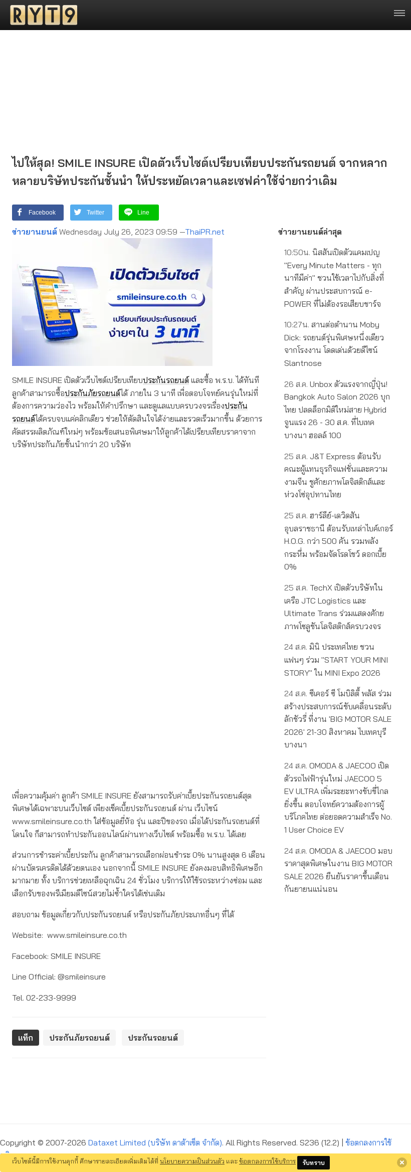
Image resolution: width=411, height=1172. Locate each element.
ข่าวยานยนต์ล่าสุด (310, 232)
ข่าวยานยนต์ (34, 232)
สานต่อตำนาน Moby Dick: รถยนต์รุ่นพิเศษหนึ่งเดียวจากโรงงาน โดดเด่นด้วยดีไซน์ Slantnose (334, 343)
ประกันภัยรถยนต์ (92, 393)
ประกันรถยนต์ (166, 380)
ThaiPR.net (205, 232)
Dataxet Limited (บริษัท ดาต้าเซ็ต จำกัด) (155, 1142)
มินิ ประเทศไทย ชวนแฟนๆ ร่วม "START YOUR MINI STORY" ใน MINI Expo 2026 (336, 659)
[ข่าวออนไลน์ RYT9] (40, 15)
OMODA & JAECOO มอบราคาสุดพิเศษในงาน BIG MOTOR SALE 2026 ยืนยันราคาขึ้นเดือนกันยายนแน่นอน (338, 870)
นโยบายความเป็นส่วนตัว (192, 1161)
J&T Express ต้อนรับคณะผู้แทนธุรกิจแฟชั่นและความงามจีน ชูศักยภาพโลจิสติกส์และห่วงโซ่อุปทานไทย (335, 475)
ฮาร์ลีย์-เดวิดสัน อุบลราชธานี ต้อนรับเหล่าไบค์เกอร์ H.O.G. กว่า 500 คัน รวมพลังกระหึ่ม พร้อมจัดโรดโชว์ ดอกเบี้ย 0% (338, 540)
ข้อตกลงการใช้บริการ (267, 1161)
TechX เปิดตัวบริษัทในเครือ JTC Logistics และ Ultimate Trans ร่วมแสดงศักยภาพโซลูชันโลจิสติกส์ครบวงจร (334, 606)
